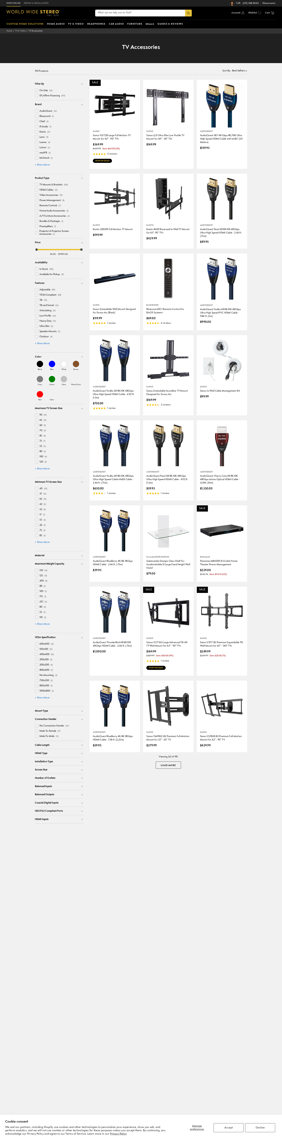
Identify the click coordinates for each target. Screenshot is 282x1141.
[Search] (188, 13)
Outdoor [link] (45, 337)
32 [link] (42, 509)
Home (9, 31)
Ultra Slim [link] (46, 326)
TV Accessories (36, 31)
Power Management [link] (51, 200)
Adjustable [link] (47, 290)
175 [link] (42, 596)
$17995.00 (63, 254)
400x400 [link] (46, 654)
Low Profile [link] (47, 316)
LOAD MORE (168, 765)
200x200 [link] (46, 665)
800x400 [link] (46, 670)
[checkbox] (36, 90)
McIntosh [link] (46, 158)
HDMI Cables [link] (48, 190)
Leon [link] (43, 137)
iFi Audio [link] (45, 127)
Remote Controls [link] (50, 205)
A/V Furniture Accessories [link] (54, 216)
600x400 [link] (46, 644)
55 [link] (42, 446)
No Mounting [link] (48, 675)
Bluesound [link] (46, 116)
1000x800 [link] (46, 691)
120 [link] (43, 462)
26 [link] (42, 525)
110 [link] (42, 617)
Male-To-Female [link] (49, 731)
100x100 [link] (45, 649)
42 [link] (42, 504)
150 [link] (43, 570)
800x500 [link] (46, 686)
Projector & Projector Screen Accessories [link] (54, 232)
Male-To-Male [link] (49, 736)
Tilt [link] (43, 300)
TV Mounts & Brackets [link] (53, 185)
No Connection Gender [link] (54, 726)
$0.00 (53, 254)
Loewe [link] (44, 142)
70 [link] (42, 430)
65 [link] (42, 420)
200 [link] (43, 581)
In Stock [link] (46, 269)
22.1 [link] (43, 602)
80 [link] (42, 451)
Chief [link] (43, 121)
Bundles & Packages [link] (51, 221)
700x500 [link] (46, 680)
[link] (40, 365)
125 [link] (43, 575)
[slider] (36, 249)
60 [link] (42, 425)
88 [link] (42, 586)
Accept (228, 1127)
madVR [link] (45, 153)
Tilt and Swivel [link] (48, 305)
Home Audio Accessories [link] (54, 211)
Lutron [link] (44, 147)
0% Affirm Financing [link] (52, 96)
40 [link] (43, 488)
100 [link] (43, 456)
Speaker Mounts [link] (49, 331)
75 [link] (42, 441)
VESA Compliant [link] (50, 295)
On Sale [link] (46, 90)
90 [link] (43, 415)
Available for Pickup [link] (51, 274)
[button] (269, 13)
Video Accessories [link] (51, 195)
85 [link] (42, 436)
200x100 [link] (45, 659)
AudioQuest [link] (48, 111)
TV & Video (20, 31)
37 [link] (42, 494)
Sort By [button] (226, 71)
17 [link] (42, 515)
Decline (260, 1127)
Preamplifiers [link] (47, 226)
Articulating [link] (47, 310)
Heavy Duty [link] (47, 321)
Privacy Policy (118, 1134)
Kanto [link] (44, 132)
